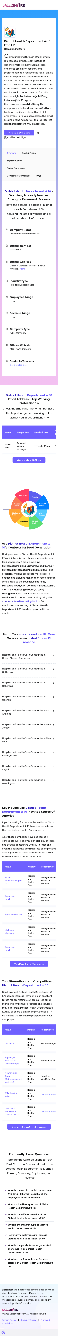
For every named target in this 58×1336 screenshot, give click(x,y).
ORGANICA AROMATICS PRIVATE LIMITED (12, 1111)
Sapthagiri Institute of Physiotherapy (12, 1060)
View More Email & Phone (29, 460)
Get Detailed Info (18, 365)
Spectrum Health (13, 914)
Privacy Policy (9, 1319)
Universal (9, 1043)
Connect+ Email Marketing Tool (19, 601)
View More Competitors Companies (29, 1127)
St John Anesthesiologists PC (13, 880)
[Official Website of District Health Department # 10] (38, 133)
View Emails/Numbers (19, 133)
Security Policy (28, 1319)
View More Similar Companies (29, 964)
